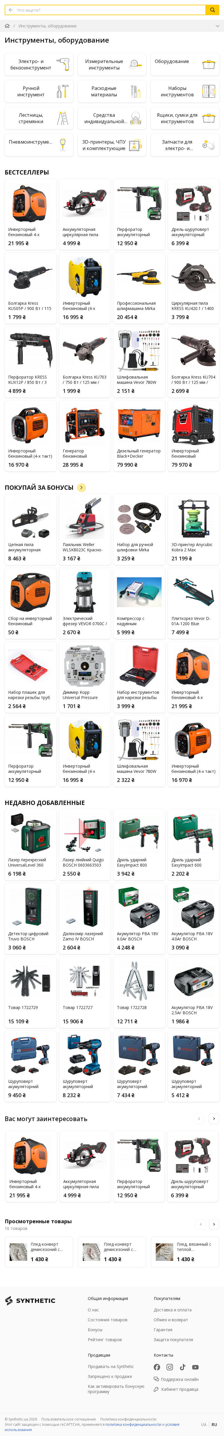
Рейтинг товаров (105, 1339)
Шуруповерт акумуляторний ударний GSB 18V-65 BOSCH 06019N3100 (28, 1084)
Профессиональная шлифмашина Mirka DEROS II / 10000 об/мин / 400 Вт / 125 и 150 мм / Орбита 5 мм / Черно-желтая (138, 306)
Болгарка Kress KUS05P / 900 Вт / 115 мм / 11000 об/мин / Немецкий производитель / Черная (29, 306)
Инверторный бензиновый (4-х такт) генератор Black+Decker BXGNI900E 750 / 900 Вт (30, 453)
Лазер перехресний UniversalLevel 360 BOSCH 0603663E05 (27, 862)
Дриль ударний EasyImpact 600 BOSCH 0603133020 (191, 862)
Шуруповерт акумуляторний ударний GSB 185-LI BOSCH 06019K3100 (82, 1084)
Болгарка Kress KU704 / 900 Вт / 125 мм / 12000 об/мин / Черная (193, 379)
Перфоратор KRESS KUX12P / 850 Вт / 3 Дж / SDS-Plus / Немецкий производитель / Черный (27, 379)
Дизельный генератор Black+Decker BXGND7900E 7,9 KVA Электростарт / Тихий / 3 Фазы (139, 453)
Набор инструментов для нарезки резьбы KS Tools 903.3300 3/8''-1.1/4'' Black (138, 695)
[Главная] (7, 26)
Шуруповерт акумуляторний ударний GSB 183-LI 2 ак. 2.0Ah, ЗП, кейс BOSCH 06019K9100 (138, 1084)
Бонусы (95, 1329)
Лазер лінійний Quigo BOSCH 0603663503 (83, 862)
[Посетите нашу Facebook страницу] (156, 1367)
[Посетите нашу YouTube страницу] (195, 1367)
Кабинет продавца (179, 1389)
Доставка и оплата (173, 1310)
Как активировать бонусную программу (116, 1388)
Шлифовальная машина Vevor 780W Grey (136, 379)
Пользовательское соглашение (68, 1419)
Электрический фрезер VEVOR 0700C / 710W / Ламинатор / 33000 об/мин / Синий (85, 621)
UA (203, 1424)
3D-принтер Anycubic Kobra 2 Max (192, 547)
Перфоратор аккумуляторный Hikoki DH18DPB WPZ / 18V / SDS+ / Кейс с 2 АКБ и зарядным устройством (139, 232)
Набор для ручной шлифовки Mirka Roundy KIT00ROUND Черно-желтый (138, 547)
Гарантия (163, 1329)
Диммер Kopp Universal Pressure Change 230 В (80, 695)
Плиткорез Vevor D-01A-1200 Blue (191, 621)
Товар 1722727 (77, 1007)
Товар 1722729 (23, 1007)
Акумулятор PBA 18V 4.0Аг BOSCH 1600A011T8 (192, 936)
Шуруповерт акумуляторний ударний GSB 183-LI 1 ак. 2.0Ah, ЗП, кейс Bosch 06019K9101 (193, 1084)
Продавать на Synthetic (111, 1366)
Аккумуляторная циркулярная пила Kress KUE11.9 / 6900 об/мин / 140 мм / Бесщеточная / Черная (83, 232)
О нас (93, 1310)
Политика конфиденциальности (128, 1419)
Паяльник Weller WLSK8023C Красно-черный (83, 547)
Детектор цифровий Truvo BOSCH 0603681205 (28, 936)
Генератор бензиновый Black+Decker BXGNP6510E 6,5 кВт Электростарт (83, 453)
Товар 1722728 (132, 1007)
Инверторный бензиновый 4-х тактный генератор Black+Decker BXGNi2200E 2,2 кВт (28, 232)
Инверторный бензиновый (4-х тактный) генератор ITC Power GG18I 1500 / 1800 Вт (84, 306)
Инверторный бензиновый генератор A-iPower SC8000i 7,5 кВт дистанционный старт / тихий (193, 453)
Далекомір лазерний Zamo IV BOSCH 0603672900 (83, 936)
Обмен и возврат (171, 1319)
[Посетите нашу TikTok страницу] (182, 1367)
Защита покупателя (173, 1339)
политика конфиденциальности (133, 1424)
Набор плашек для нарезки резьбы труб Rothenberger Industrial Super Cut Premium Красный (30, 695)
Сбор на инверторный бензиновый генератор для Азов (30, 621)
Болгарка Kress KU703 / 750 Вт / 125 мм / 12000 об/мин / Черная (84, 379)
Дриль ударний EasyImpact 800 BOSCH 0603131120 (136, 862)
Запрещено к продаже (110, 1376)
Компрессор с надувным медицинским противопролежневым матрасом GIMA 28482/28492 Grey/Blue (138, 621)
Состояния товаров (107, 1319)
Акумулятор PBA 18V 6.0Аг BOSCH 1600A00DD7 (137, 936)
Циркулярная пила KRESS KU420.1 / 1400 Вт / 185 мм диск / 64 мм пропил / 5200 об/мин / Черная (193, 306)
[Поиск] (212, 10)
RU (214, 1424)
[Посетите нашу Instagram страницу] (169, 1367)
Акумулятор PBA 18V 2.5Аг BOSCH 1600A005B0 (192, 1010)
